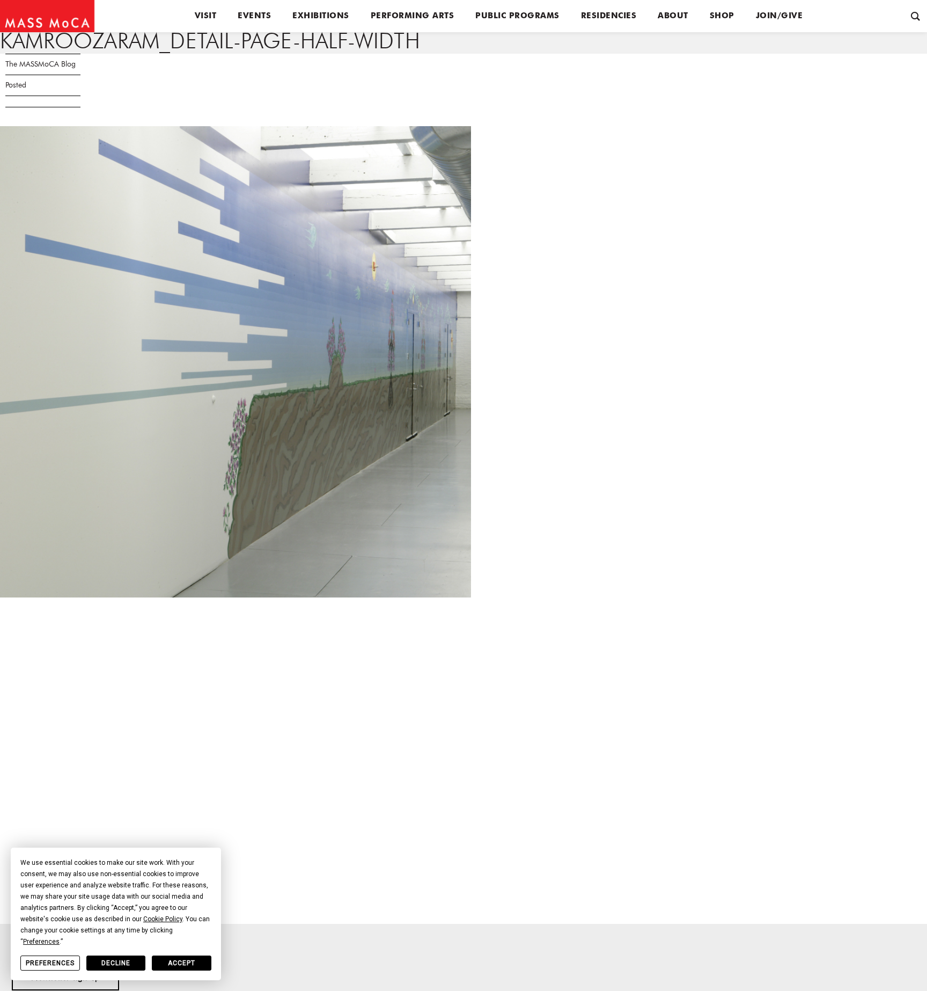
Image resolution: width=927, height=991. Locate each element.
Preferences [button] (41, 941)
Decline (115, 963)
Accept (181, 963)
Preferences (50, 963)
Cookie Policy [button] (162, 919)
